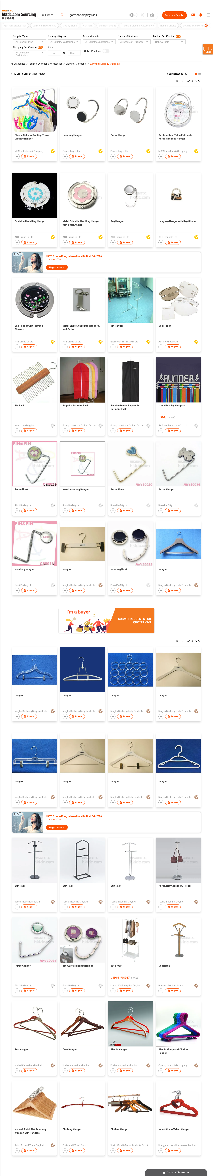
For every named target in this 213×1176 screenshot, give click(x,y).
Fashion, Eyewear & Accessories (45, 63)
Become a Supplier (174, 15)
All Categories (18, 63)
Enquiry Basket (176, 1172)
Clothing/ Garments (76, 63)
